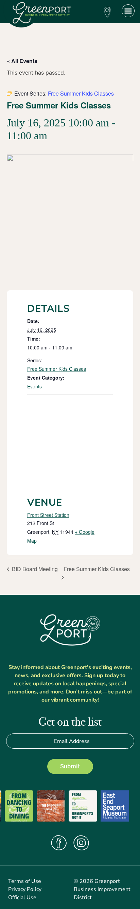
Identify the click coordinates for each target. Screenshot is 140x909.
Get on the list (70, 722)
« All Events (22, 61)
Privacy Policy (24, 889)
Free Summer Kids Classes (56, 368)
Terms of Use (24, 881)
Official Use (22, 897)
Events (34, 386)
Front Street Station (48, 514)
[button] (128, 10)
